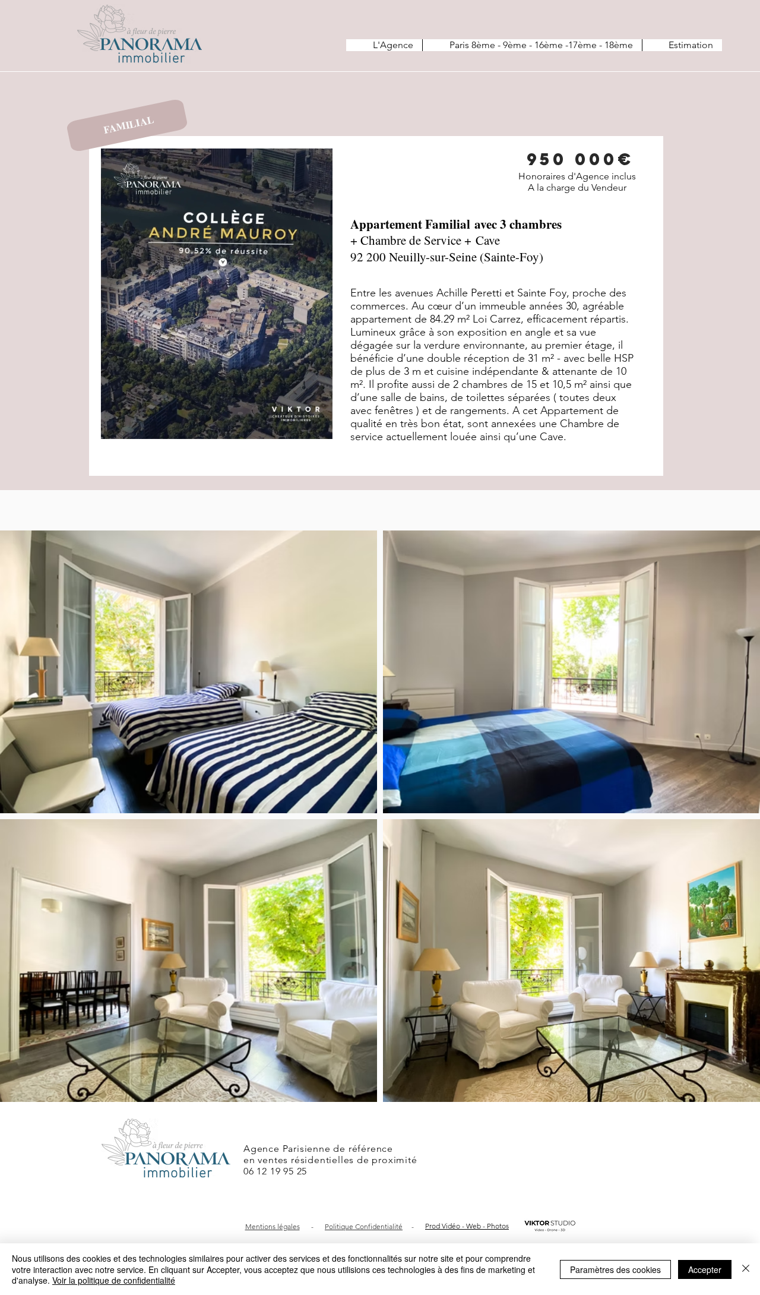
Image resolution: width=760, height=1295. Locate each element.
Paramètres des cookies (615, 1269)
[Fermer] (746, 1269)
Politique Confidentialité (364, 1226)
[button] (317, 426)
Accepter (704, 1269)
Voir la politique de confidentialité (113, 1280)
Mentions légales (272, 1226)
